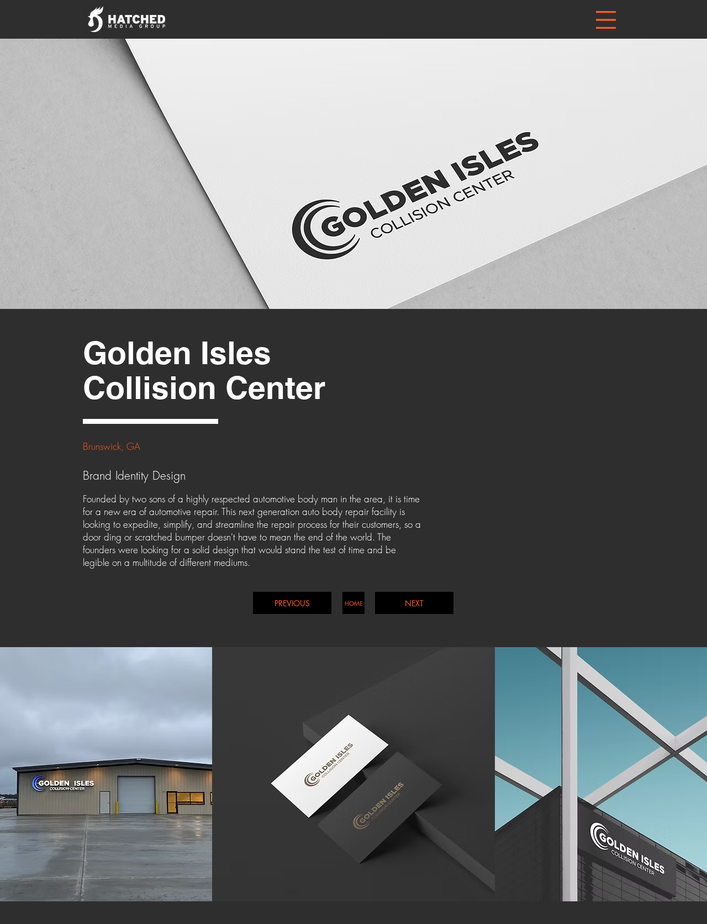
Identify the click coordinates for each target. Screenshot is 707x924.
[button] (606, 20)
